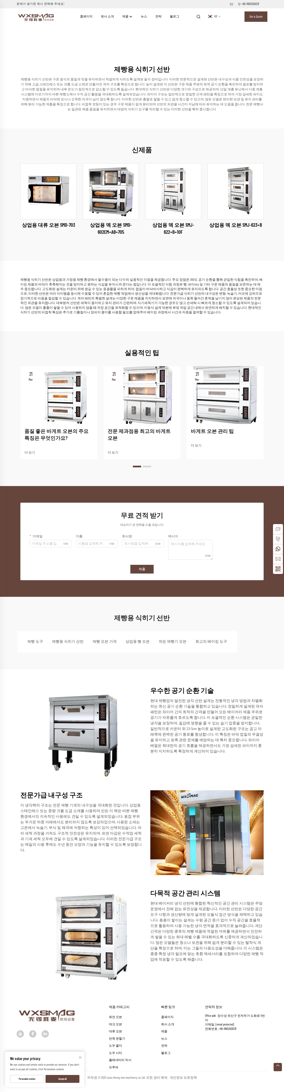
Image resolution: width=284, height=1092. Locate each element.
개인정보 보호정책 (183, 1077)
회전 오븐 (115, 1017)
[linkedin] (45, 1034)
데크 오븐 (115, 1024)
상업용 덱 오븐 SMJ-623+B (235, 225)
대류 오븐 (115, 1031)
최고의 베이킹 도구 (211, 642)
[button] (137, 466)
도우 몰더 (115, 1045)
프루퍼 (113, 1067)
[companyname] (37, 16)
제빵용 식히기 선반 (68, 642)
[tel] (278, 539)
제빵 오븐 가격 (105, 642)
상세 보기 (49, 191)
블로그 (174, 16)
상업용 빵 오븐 (138, 642)
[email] (278, 559)
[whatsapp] (278, 549)
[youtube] (20, 1034)
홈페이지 (86, 16)
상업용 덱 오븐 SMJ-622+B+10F (173, 229)
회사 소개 (107, 16)
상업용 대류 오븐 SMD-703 (48, 225)
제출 (142, 569)
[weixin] (278, 569)
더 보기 (30, 452)
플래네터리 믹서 (120, 1060)
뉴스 (144, 16)
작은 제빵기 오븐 (172, 642)
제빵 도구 (35, 642)
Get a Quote (256, 16)
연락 (158, 16)
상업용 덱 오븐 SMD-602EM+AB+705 (111, 229)
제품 (125, 16)
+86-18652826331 (250, 4)
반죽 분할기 (117, 1038)
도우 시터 (115, 1053)
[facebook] (32, 1034)
